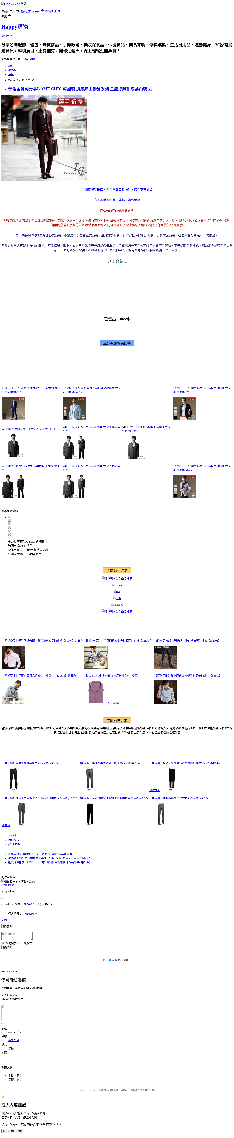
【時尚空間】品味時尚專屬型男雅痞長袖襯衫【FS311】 (188, 675)
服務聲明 (149, 1090)
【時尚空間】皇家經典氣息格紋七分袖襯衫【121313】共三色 (39, 675)
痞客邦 (28, 904)
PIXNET (91, 1090)
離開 (19, 1131)
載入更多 (7, 926)
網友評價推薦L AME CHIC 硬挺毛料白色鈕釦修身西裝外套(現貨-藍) (49, 862)
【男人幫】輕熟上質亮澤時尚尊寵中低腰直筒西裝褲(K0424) (185, 763)
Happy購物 (14, 27)
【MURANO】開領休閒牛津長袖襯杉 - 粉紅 (111, 675)
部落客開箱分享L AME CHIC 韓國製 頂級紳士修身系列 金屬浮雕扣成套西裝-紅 (80, 89)
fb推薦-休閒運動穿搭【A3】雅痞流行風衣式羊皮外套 (40, 854)
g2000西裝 (14, 844)
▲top (4, 919)
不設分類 (29, 59)
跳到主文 (6, 36)
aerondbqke (7, 884)
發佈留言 (7, 947)
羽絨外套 (154, 790)
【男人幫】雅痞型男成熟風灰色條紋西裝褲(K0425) (109, 763)
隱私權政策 (136, 1090)
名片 (11, 74)
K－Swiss (113, 702)
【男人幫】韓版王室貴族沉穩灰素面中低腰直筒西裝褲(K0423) (39, 798)
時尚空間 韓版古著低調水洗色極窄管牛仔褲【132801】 (187, 640)
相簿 (11, 66)
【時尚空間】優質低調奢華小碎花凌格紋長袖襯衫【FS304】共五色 (42, 640)
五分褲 (12, 835)
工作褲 (20, 235)
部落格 (12, 70)
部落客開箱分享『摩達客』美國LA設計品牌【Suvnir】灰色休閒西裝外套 (52, 858)
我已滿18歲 (8, 1131)
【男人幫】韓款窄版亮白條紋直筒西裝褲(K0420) (178, 798)
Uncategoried (30, 913)
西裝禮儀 (13, 839)
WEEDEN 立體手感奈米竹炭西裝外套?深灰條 (29, 429)
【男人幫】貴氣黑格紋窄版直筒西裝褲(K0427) (30, 763)
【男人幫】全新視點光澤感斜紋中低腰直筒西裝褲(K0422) (113, 798)
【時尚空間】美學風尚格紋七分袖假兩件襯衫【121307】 (118, 640)
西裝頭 (6, 825)
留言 (35, 904)
